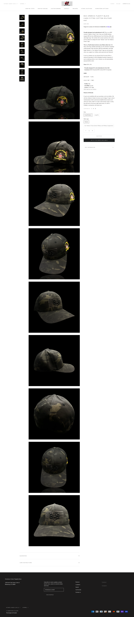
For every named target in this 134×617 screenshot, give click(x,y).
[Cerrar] (130, 589)
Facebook (104, 582)
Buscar (118, 3)
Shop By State (30, 8)
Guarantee (23, 555)
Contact (66, 8)
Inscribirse (50, 594)
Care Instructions (26, 562)
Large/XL (96, 115)
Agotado (99, 136)
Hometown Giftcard (101, 8)
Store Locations (86, 8)
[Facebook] (91, 108)
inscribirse (117, 611)
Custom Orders (56, 8)
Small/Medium (88, 115)
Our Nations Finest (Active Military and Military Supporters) (99, 125)
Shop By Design (43, 8)
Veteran (86, 122)
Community (78, 589)
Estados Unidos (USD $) (10, 3)
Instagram (104, 585)
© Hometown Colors (12, 610)
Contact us (78, 592)
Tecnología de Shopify (11, 613)
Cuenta (112, 3)
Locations (78, 584)
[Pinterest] (95, 108)
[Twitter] (93, 108)
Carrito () (126, 3)
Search (77, 587)
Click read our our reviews (90, 89)
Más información (90, 147)
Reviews (75, 8)
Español (22, 3)
